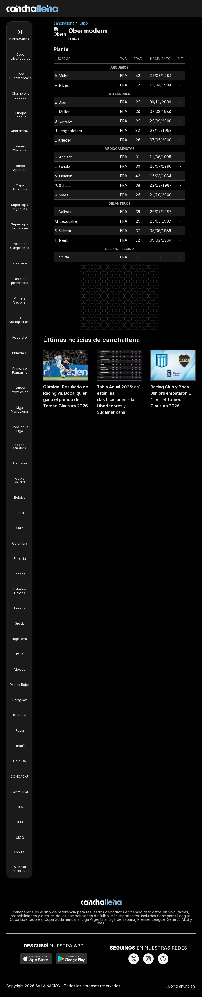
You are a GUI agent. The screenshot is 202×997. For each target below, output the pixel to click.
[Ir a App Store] (36, 958)
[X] (133, 958)
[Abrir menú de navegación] (19, 32)
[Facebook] (163, 958)
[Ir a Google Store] (71, 958)
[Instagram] (148, 958)
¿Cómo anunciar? (181, 986)
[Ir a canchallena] (32, 8)
